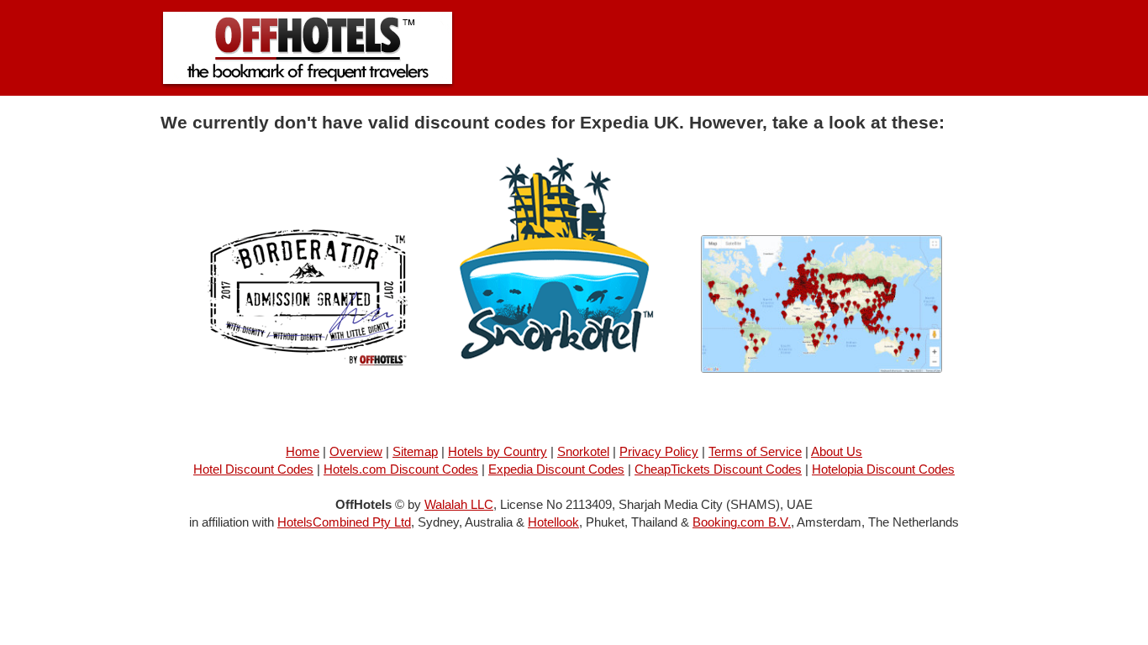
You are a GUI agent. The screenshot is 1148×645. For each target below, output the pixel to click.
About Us (836, 451)
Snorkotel (583, 451)
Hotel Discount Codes (253, 469)
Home (302, 451)
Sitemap (415, 451)
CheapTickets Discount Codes (718, 469)
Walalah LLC (458, 504)
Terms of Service (755, 451)
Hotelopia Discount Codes (883, 469)
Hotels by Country (497, 451)
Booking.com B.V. (741, 522)
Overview (355, 451)
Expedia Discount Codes (556, 469)
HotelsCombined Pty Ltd (344, 522)
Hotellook (553, 522)
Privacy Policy (658, 451)
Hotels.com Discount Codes (401, 469)
